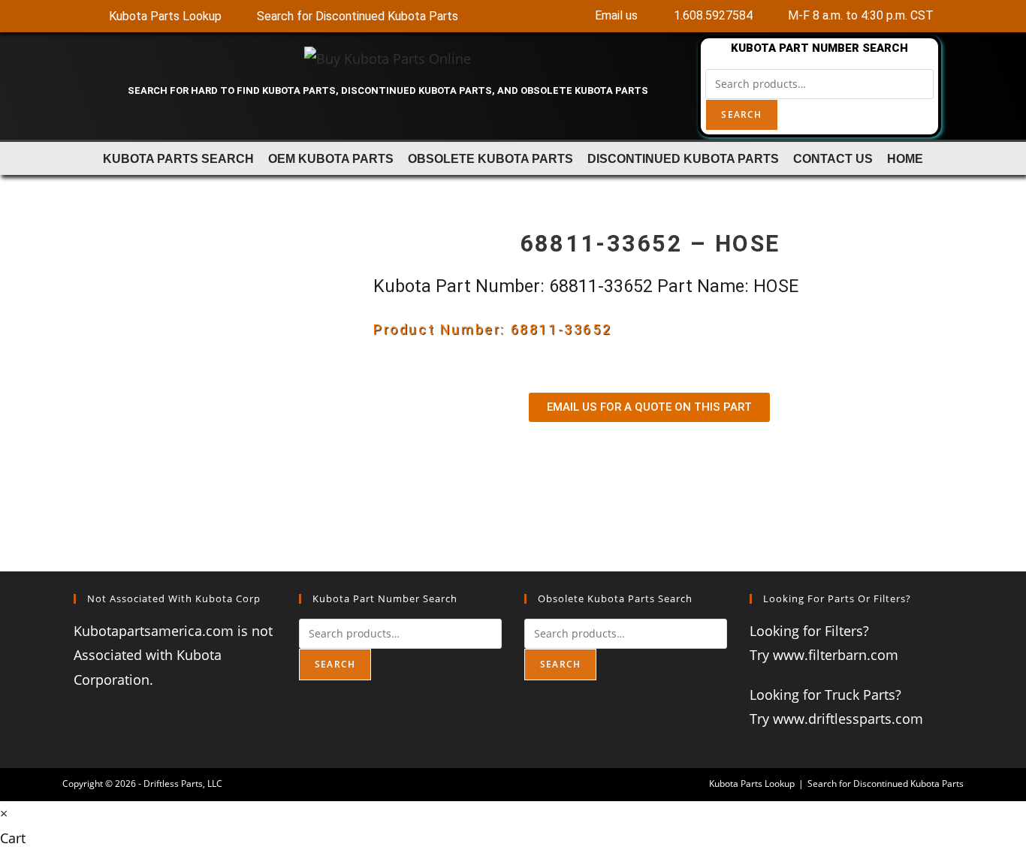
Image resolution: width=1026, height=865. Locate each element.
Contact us (833, 158)
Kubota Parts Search (178, 158)
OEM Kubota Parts (331, 158)
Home (905, 158)
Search (741, 114)
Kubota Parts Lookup (752, 783)
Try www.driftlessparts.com (836, 719)
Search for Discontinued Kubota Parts (885, 783)
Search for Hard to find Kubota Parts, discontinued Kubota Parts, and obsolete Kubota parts (388, 90)
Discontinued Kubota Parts (683, 158)
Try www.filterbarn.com (824, 655)
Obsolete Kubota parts (490, 158)
